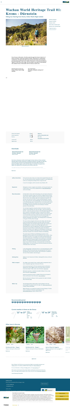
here (31, 279)
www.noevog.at (33, 272)
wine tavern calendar (41, 371)
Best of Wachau (37, 365)
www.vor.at (46, 268)
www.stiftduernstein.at (27, 291)
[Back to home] (66, 2)
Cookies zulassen (62, 393)
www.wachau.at (36, 367)
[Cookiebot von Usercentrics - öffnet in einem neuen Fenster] (6, 405)
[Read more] (15, 339)
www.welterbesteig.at (46, 188)
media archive (8, 388)
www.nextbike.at (42, 275)
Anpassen (61, 396)
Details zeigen (14, 405)
